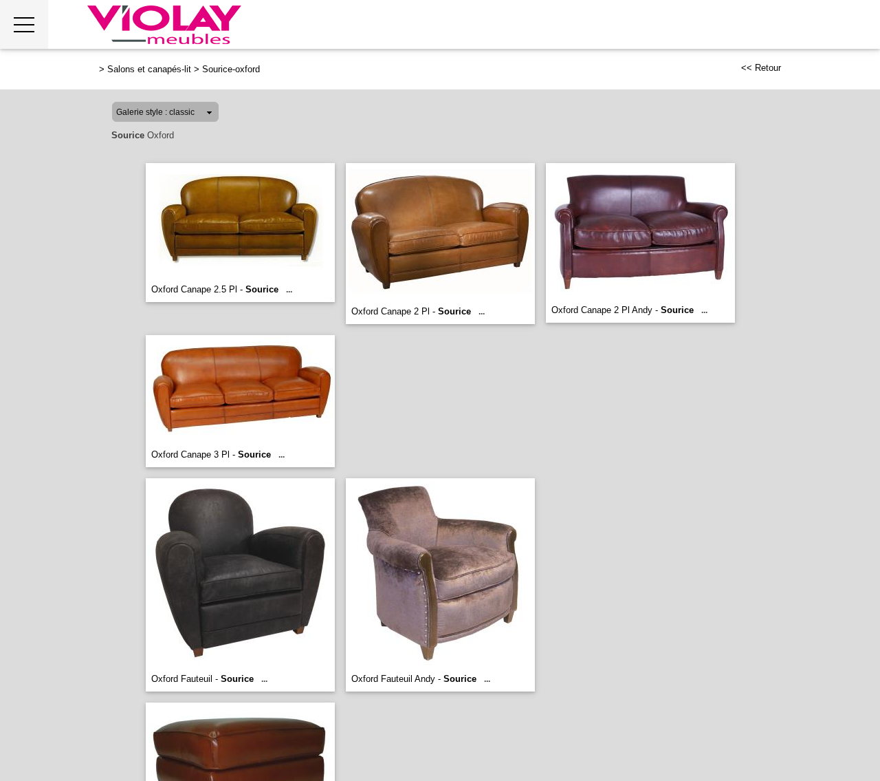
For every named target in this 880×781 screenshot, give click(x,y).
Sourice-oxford (231, 69)
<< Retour (761, 68)
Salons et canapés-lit (149, 69)
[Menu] (24, 24)
